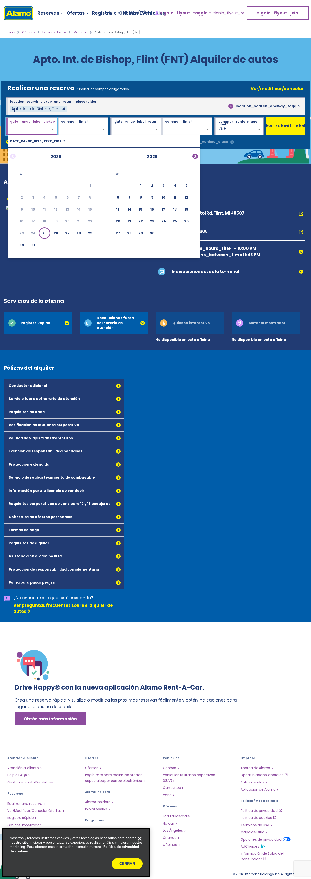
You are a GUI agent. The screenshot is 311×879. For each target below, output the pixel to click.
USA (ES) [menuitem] (138, 13)
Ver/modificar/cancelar (277, 89)
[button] (44, 233)
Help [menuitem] (111, 13)
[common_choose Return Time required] (186, 126)
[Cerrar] (140, 839)
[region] (76, 852)
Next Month (189, 155)
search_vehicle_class (207, 141)
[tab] (38, 323)
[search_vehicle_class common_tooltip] (232, 142)
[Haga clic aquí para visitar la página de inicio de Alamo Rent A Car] (16, 13)
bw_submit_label (285, 126)
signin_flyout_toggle (183, 13)
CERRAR (127, 863)
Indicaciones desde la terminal (205, 271)
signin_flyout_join (277, 13)
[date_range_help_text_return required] (136, 126)
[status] (38, 109)
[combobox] (155, 106)
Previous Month (18, 155)
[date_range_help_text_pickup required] (31, 126)
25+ (222, 129)
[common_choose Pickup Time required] (82, 126)
